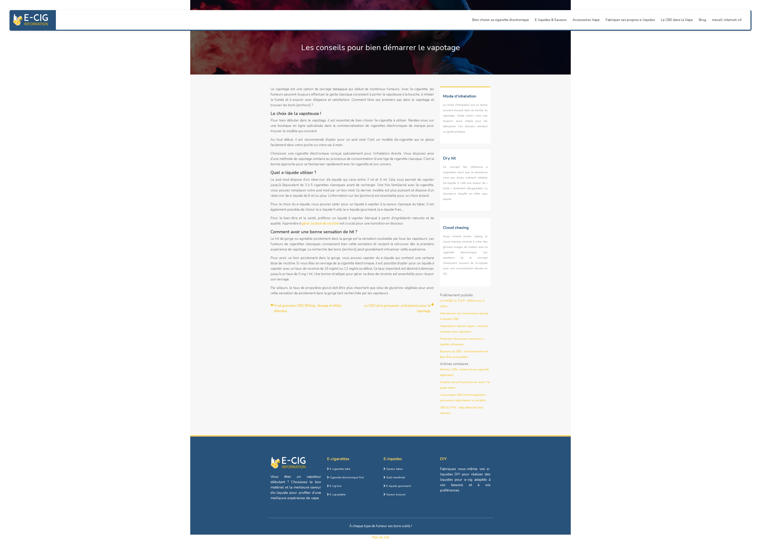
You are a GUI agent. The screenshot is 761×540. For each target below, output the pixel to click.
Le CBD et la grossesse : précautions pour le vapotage (397, 308)
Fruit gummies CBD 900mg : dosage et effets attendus (307, 308)
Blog (702, 20)
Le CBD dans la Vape (677, 20)
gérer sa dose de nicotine (320, 223)
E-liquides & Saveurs (551, 20)
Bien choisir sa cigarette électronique (500, 20)
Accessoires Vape (586, 20)
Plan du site (380, 537)
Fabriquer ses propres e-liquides (630, 20)
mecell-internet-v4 (727, 20)
